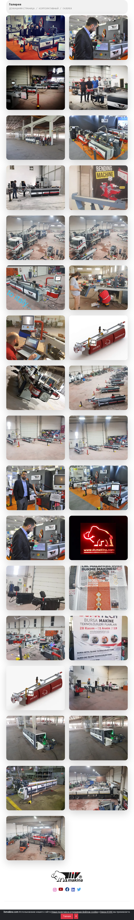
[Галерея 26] (98, 638)
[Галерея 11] (35, 288)
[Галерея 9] (35, 238)
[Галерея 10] (98, 238)
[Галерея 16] (98, 388)
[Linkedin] (73, 889)
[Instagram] (55, 889)
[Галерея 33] (35, 838)
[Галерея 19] (35, 488)
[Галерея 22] (98, 538)
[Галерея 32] (98, 788)
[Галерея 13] (35, 337)
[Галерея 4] (98, 87)
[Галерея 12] (98, 288)
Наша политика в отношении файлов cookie (74, 911)
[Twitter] (79, 889)
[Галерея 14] (98, 337)
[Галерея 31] (35, 788)
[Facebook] (67, 889)
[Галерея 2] (98, 37)
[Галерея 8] (98, 187)
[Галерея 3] (35, 87)
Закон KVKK (106, 911)
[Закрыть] (76, 916)
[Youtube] (61, 889)
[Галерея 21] (35, 538)
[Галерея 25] (35, 638)
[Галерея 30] (98, 738)
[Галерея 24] (98, 588)
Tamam (67, 916)
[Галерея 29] (35, 738)
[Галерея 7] (35, 187)
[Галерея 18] (98, 438)
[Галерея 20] (98, 488)
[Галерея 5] (35, 137)
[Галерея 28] (98, 688)
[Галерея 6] (98, 137)
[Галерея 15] (35, 388)
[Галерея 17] (35, 438)
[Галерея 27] (35, 688)
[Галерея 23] (35, 588)
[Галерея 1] (35, 37)
